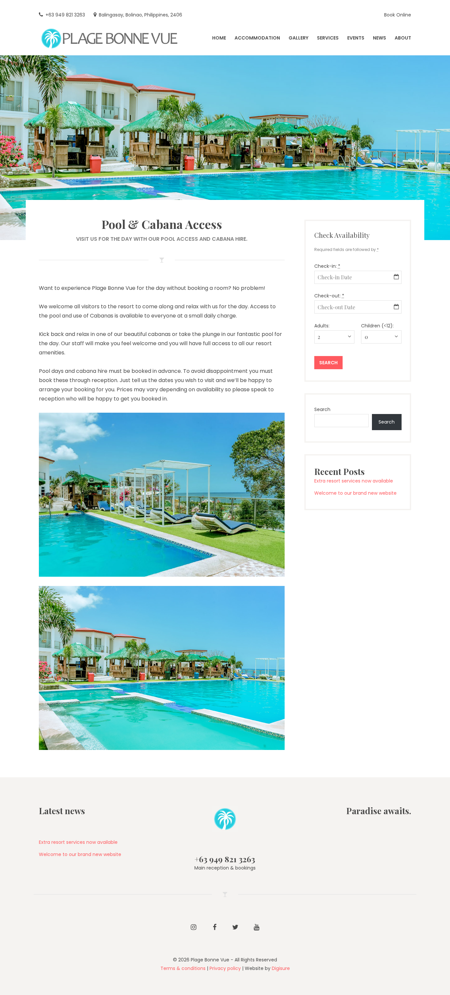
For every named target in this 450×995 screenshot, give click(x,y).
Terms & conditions (183, 968)
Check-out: (329, 295)
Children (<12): (377, 325)
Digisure (281, 968)
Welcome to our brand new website (355, 493)
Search (322, 409)
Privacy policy (225, 968)
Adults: (321, 325)
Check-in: (327, 266)
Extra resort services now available (353, 481)
